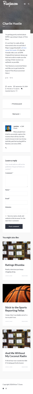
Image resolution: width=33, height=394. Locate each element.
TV (16, 91)
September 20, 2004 (21, 86)
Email (7, 198)
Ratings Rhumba (14, 264)
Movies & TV (11, 88)
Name (7, 190)
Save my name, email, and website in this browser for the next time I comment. (15, 218)
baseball (7, 91)
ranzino (9, 86)
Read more (25, 275)
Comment (9, 173)
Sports (17, 88)
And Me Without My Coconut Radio (16, 354)
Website (8, 207)
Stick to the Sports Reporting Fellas (16, 309)
